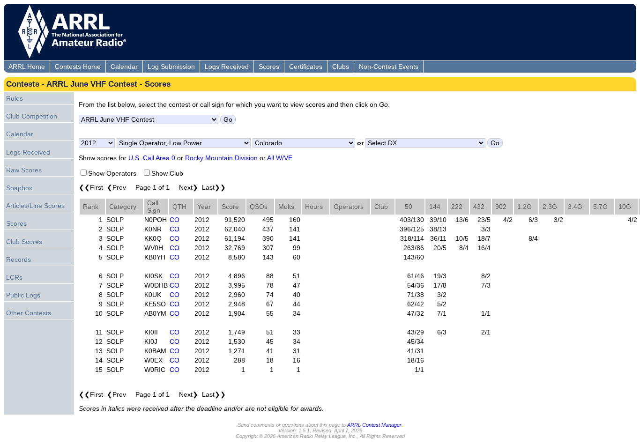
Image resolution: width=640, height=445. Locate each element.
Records (18, 259)
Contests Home (78, 66)
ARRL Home (26, 66)
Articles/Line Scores (35, 205)
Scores (269, 66)
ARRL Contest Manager (374, 425)
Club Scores (24, 241)
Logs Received (227, 66)
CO (174, 219)
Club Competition (31, 116)
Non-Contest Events (388, 66)
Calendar (124, 66)
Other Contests (28, 313)
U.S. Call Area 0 (151, 158)
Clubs (340, 66)
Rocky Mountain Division (221, 158)
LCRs (14, 277)
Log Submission (171, 66)
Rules (14, 98)
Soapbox (19, 188)
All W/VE (279, 158)
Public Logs (23, 295)
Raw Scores (24, 170)
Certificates (305, 66)
